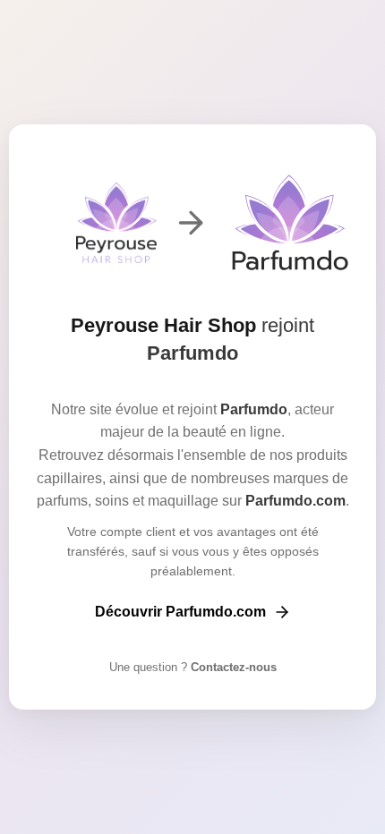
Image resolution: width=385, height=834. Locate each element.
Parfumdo (192, 353)
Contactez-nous (232, 667)
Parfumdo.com (295, 500)
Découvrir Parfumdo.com (180, 611)
